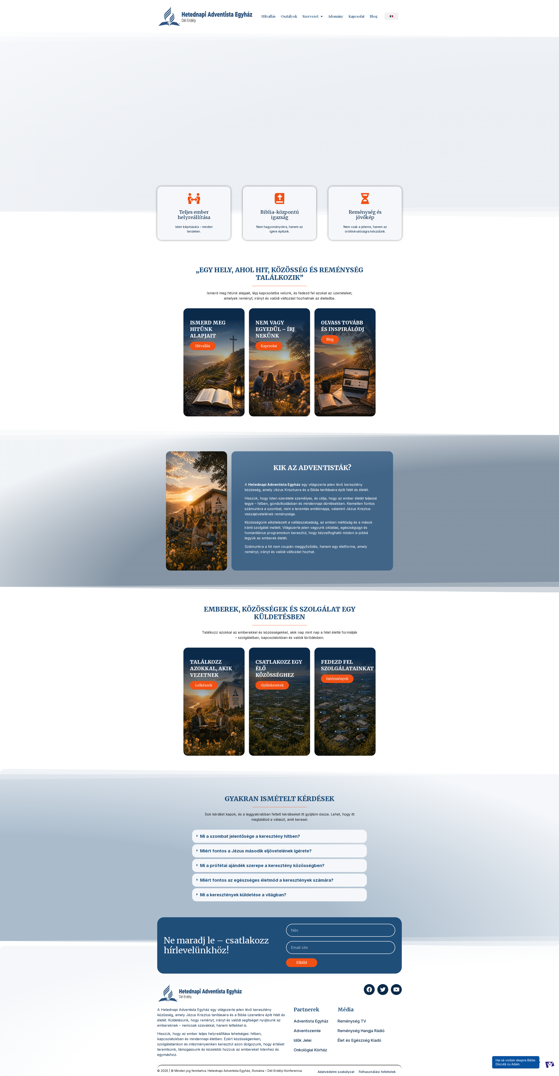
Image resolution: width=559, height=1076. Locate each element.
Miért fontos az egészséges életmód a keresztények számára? (266, 880)
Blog (374, 16)
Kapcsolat (356, 16)
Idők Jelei (302, 1040)
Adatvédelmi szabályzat (336, 1072)
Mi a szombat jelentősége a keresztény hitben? (250, 836)
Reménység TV (352, 1021)
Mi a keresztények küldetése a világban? (243, 894)
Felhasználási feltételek (377, 1072)
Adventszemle (307, 1030)
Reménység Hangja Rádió (361, 1030)
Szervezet (310, 16)
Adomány (335, 16)
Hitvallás (268, 16)
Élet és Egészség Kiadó (359, 1040)
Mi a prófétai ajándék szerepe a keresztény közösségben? (262, 865)
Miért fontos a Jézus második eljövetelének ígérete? (256, 851)
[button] (279, 836)
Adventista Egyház (311, 1021)
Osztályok (289, 16)
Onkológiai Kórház (310, 1050)
